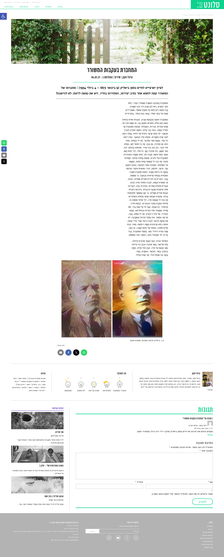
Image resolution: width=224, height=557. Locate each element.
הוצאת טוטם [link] (26, 2)
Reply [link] (210, 434)
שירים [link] (204, 15)
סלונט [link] (210, 15)
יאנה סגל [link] (71, 537)
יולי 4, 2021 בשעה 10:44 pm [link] (203, 428)
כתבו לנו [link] (16, 2)
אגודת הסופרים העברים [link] (37, 378)
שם (210, 482)
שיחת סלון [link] (24, 6)
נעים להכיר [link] (8, 6)
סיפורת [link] (48, 6)
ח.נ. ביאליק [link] (36, 384)
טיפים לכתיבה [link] (208, 541)
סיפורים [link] (210, 526)
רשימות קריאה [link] (207, 535)
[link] (3, 16)
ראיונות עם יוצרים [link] (206, 538)
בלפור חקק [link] (23, 378)
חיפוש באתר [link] (8, 2)
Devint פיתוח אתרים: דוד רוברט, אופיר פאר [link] (64, 540)
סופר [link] (30, 387)
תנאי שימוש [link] (208, 547)
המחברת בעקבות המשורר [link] (192, 15)
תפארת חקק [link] (33, 390)
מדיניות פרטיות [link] (207, 544)
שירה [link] (37, 6)
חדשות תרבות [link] (208, 532)
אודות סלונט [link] (36, 2)
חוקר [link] (28, 384)
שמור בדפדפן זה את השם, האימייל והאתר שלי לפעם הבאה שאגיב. (182, 494)
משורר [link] (36, 387)
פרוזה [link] (60, 6)
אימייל (139, 482)
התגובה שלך (206, 450)
